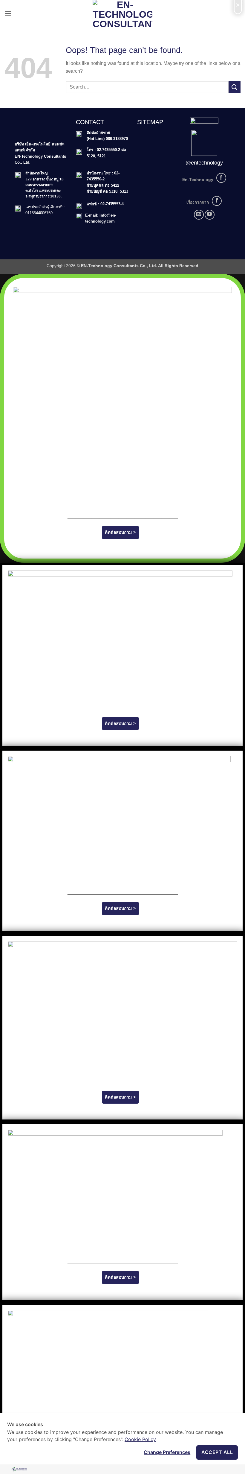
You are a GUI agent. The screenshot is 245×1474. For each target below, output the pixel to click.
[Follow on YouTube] (210, 215)
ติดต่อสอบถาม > (120, 532)
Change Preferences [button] (167, 1452)
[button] (8, 13)
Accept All (217, 1452)
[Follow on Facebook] (221, 178)
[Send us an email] (199, 215)
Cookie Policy (140, 1439)
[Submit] (235, 87)
